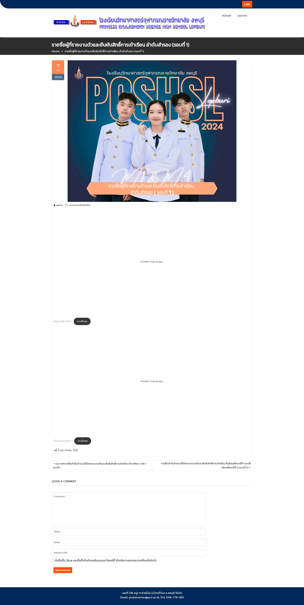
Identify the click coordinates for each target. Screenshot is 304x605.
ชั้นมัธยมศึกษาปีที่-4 (63, 441)
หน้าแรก (226, 15)
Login (247, 4)
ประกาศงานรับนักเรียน (79, 205)
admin (59, 205)
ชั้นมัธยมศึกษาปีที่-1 (63, 321)
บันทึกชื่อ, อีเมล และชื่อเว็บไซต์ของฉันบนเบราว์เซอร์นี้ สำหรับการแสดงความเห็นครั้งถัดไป (106, 560)
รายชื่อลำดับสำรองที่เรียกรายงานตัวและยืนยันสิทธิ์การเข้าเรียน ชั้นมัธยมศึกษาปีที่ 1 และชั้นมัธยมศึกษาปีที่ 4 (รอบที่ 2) (206, 465)
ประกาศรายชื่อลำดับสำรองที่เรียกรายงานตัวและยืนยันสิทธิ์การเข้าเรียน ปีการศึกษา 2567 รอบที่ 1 (99, 465)
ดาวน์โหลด (82, 321)
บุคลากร (242, 15)
